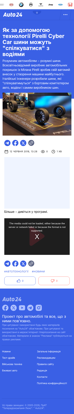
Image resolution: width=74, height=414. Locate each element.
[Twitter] (13, 308)
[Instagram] (39, 308)
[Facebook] (5, 308)
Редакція (42, 370)
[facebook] (15, 143)
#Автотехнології (16, 271)
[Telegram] (30, 308)
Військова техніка (12, 364)
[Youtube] (22, 308)
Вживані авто (9, 370)
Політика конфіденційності (52, 383)
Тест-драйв (8, 357)
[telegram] (7, 143)
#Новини (38, 271)
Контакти (42, 377)
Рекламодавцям (46, 357)
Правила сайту (45, 364)
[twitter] (23, 143)
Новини (6, 351)
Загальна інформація (49, 351)
